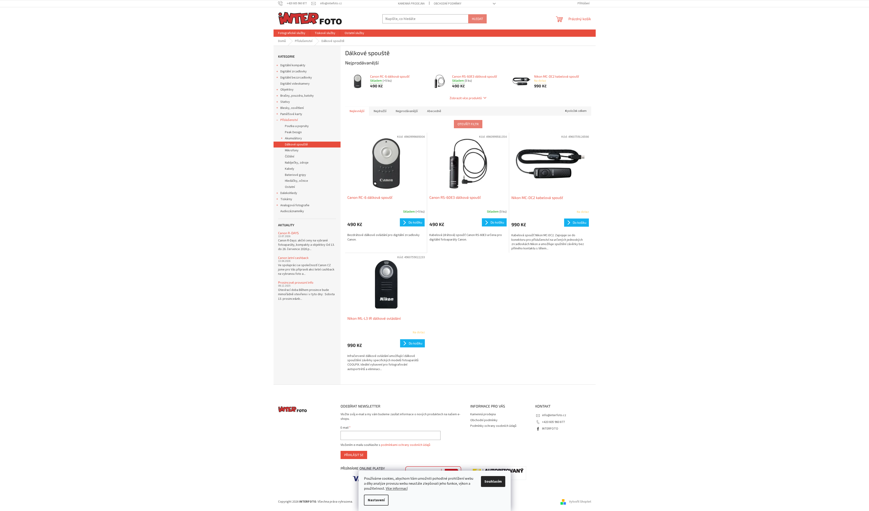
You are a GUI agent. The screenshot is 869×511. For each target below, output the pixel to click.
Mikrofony (292, 150)
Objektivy (287, 89)
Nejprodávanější (407, 111)
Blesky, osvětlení (292, 108)
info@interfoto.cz (554, 415)
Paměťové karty (291, 114)
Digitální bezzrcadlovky (296, 77)
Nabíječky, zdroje (297, 162)
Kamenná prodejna (411, 4)
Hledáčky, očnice (296, 181)
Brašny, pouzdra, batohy (297, 95)
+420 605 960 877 (553, 422)
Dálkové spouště (296, 144)
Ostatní (290, 187)
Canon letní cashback (293, 257)
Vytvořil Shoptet (580, 501)
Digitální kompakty (292, 65)
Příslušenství (289, 120)
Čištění (289, 156)
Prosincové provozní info (295, 282)
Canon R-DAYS (288, 233)
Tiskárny (286, 199)
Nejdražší (380, 111)
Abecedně (434, 111)
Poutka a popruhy (297, 126)
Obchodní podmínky (447, 4)
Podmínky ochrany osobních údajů (493, 426)
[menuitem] (292, 33)
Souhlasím (493, 481)
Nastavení (376, 500)
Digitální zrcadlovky (293, 71)
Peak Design (293, 132)
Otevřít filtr (468, 124)
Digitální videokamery (295, 83)
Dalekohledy (288, 193)
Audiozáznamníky (292, 211)
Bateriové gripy (295, 175)
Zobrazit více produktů (466, 98)
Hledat (477, 19)
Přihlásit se (354, 455)
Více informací (397, 488)
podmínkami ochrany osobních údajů (405, 445)
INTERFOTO (550, 428)
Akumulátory (293, 138)
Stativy (285, 102)
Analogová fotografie (294, 205)
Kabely (289, 169)
